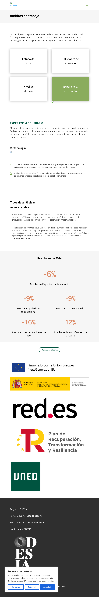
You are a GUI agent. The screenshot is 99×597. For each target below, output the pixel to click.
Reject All (31, 587)
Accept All (47, 587)
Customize (16, 587)
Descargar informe (50, 349)
